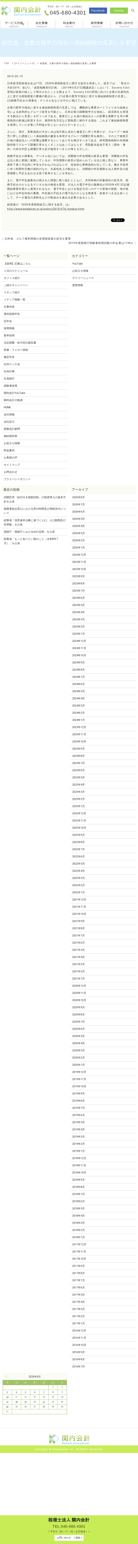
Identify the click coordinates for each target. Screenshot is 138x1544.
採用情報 (96, 24)
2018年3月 (78, 1222)
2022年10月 (79, 827)
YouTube (77, 263)
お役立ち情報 (12, 443)
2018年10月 (79, 1172)
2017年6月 (78, 1287)
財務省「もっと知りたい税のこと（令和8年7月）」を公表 (31, 541)
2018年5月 (78, 1208)
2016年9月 (78, 1352)
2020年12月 (79, 985)
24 (7, 1407)
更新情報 (77, 285)
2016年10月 (79, 1345)
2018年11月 (79, 1165)
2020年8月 (78, 1014)
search (132, 10)
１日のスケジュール (16, 270)
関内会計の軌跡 (13, 400)
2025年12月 (79, 554)
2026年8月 (78, 497)
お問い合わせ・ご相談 (68, 1537)
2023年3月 (78, 791)
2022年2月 (78, 885)
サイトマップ (12, 464)
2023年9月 (78, 748)
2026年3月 (78, 533)
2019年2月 (78, 1143)
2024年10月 (79, 655)
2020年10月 (79, 1000)
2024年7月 (78, 677)
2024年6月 (78, 684)
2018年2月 (78, 1230)
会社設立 (9, 421)
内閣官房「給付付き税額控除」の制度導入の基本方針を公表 (35, 499)
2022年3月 (78, 878)
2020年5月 (78, 1036)
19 (25, 1402)
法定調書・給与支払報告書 (20, 342)
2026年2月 (78, 540)
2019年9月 (78, 1093)
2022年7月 (78, 849)
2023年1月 (78, 806)
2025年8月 (78, 583)
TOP (6, 63)
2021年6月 (78, 942)
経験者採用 (10, 385)
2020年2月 (78, 1057)
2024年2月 (78, 712)
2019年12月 (79, 1072)
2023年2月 (78, 799)
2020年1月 (78, 1064)
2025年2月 (78, 626)
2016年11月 (79, 1337)
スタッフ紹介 (12, 292)
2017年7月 (78, 1280)
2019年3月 (78, 1136)
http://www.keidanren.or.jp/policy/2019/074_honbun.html (45, 208)
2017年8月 (78, 1273)
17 (7, 1402)
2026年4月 (78, 526)
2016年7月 (78, 1366)
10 (7, 1397)
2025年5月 (78, 605)
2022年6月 (78, 856)
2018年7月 (78, 1194)
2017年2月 (78, 1316)
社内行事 (9, 371)
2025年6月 (78, 597)
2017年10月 (79, 1258)
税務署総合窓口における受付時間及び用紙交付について (35, 511)
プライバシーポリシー (17, 479)
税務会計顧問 (12, 428)
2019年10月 (79, 1086)
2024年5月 (78, 691)
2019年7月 (78, 1108)
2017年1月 (78, 1323)
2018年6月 (78, 1201)
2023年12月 (79, 727)
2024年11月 (79, 648)
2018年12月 (79, 1158)
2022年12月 (79, 813)
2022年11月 (79, 820)
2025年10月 (79, 569)
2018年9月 (78, 1179)
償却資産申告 (12, 314)
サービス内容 (23, 24)
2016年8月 (78, 1359)
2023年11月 (79, 734)
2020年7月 (78, 1021)
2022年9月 (78, 835)
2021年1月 (78, 978)
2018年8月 (78, 1187)
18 (16, 1402)
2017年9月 (78, 1266)
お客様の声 (10, 457)
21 (44, 1402)
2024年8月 (78, 669)
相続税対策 (10, 436)
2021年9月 (78, 921)
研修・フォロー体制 (16, 349)
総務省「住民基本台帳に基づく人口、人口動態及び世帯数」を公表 (35, 522)
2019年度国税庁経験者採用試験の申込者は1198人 (101, 243)
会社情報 (41, 24)
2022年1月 (78, 892)
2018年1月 (78, 1237)
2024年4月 (78, 698)
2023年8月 (78, 756)
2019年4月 (78, 1129)
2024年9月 (78, 662)
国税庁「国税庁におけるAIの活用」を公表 (29, 531)
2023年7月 (78, 763)
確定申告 (9, 357)
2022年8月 (78, 842)
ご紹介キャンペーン (16, 285)
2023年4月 (78, 784)
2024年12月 (79, 641)
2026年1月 (78, 547)
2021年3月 (78, 964)
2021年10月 (79, 914)
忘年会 (8, 321)
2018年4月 (78, 1215)
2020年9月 (78, 1007)
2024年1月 (78, 720)
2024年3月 (78, 705)
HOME (7, 407)
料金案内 (69, 24)
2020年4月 (78, 1043)
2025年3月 (78, 619)
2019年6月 (78, 1115)
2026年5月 (78, 518)
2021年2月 (78, 971)
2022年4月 (78, 870)
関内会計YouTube (14, 393)
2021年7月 (78, 935)
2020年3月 (78, 1050)
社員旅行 (9, 378)
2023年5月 (78, 777)
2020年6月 (78, 1029)
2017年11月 (79, 1251)
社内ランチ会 (12, 364)
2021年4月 (78, 957)
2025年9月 (78, 576)
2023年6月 (78, 770)
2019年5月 (78, 1122)
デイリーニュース (24, 63)
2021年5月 (78, 950)
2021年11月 (79, 906)
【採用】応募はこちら (17, 263)
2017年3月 (78, 1309)
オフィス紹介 (12, 278)
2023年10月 (79, 741)
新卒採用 (9, 335)
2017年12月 (79, 1244)
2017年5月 (78, 1294)
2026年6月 (78, 511)
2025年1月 (78, 633)
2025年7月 (78, 590)
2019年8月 (78, 1100)
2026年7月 (78, 504)
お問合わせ (124, 24)
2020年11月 (79, 993)
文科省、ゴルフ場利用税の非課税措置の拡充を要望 (37, 238)
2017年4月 (78, 1302)
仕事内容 (9, 306)
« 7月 (7, 1376)
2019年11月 (79, 1079)
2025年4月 (78, 612)
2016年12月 (79, 1330)
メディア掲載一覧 (14, 299)
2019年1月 (78, 1151)
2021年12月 (79, 899)
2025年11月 (79, 562)
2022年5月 (78, 863)
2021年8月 (78, 928)
